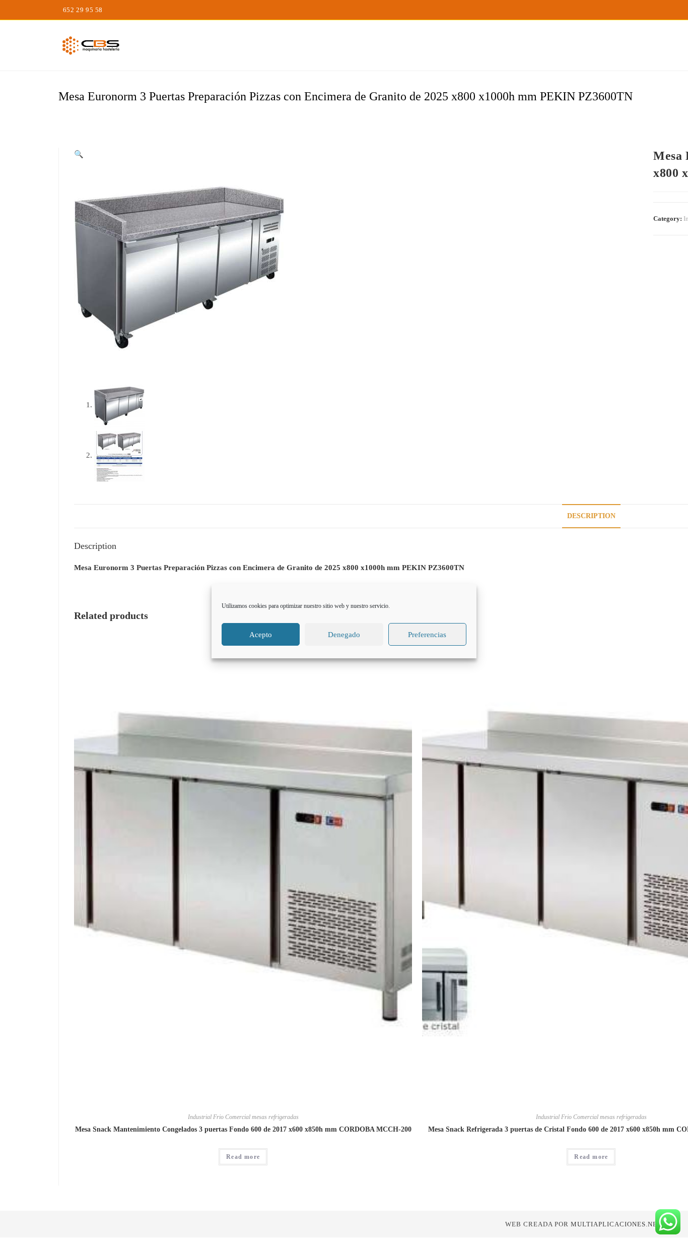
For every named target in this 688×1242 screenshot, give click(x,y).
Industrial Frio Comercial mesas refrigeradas (243, 1117)
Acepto (260, 635)
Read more (243, 1156)
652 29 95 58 (83, 10)
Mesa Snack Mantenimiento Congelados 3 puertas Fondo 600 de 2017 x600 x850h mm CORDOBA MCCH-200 (243, 1129)
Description (591, 516)
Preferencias (427, 635)
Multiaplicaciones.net (616, 1224)
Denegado (344, 635)
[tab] (591, 516)
